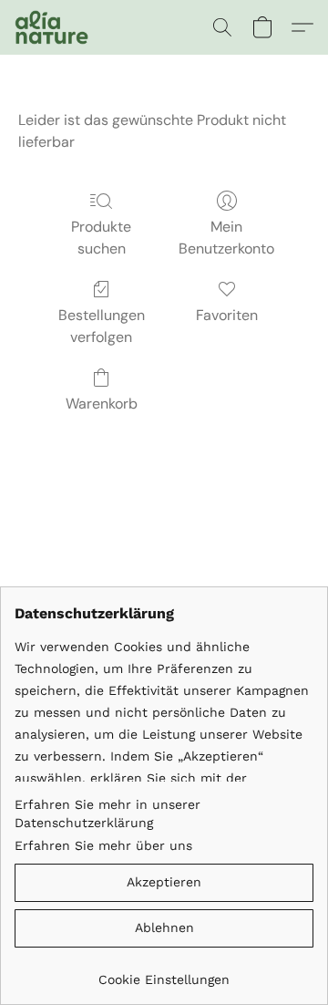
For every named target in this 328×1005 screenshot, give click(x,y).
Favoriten (227, 315)
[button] (53, 27)
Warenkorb (102, 403)
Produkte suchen (101, 237)
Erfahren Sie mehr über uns (103, 845)
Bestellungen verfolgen (101, 326)
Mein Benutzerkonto (226, 237)
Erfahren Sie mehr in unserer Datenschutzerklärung (107, 813)
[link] (164, 972)
